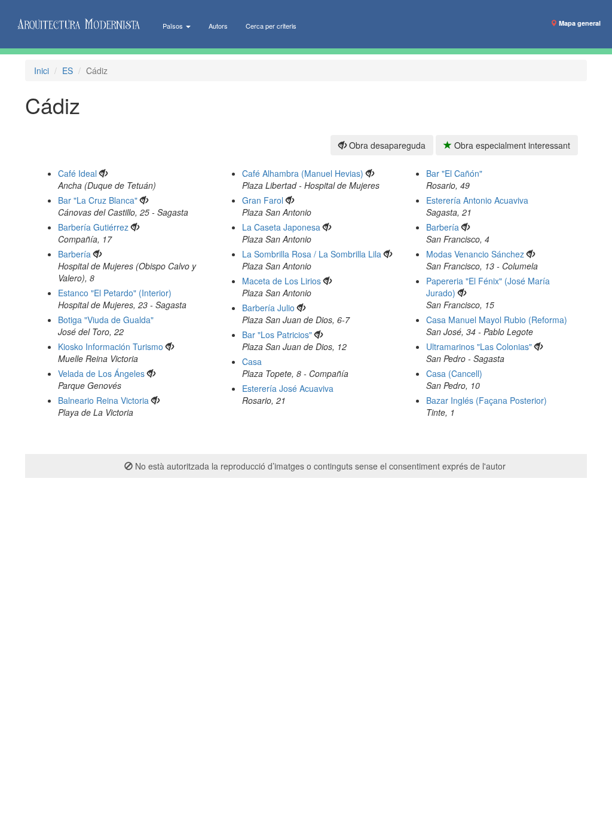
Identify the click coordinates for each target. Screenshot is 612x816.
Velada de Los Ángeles (101, 373)
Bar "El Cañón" (454, 173)
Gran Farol (262, 200)
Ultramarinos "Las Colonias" (479, 346)
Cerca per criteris (271, 25)
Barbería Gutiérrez (93, 227)
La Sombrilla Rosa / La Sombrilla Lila (311, 254)
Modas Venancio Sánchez (475, 254)
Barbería (74, 254)
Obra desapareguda (386, 145)
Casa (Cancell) (454, 373)
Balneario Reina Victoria (103, 400)
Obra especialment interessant (511, 145)
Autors (218, 25)
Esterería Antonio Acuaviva (477, 200)
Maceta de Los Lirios (281, 281)
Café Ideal (77, 173)
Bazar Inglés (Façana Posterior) (486, 400)
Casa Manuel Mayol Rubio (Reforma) (496, 320)
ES (67, 70)
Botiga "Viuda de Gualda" (106, 320)
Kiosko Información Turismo (110, 346)
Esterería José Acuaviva (287, 388)
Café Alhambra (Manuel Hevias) (302, 173)
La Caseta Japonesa (281, 227)
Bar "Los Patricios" (277, 334)
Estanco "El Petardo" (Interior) (115, 293)
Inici (41, 70)
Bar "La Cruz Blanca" (97, 200)
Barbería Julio (268, 308)
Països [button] (174, 25)
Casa (252, 361)
